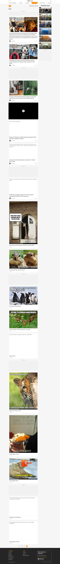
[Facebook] (37, 6)
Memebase (10, 555)
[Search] (10, 1)
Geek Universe (11, 558)
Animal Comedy (11, 556)
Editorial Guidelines (26, 555)
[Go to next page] (27, 546)
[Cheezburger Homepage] (30, 1)
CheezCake (10, 559)
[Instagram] (35, 6)
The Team (24, 552)
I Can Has (10, 552)
